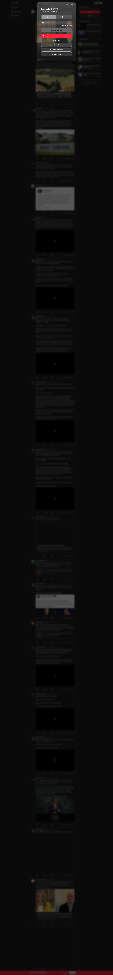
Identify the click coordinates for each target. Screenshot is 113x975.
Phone (65, 17)
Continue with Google (58, 45)
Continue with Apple (57, 49)
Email (49, 17)
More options (57, 54)
